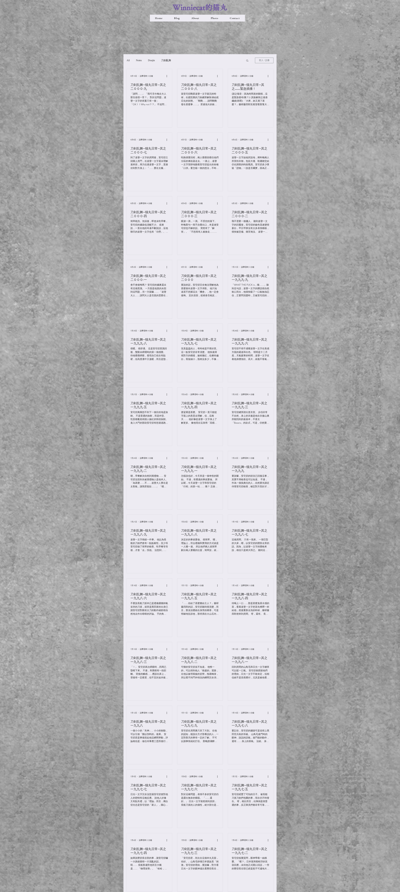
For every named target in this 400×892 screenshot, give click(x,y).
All (128, 60)
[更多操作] (168, 76)
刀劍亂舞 (166, 60)
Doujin (151, 60)
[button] (247, 60)
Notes (139, 60)
